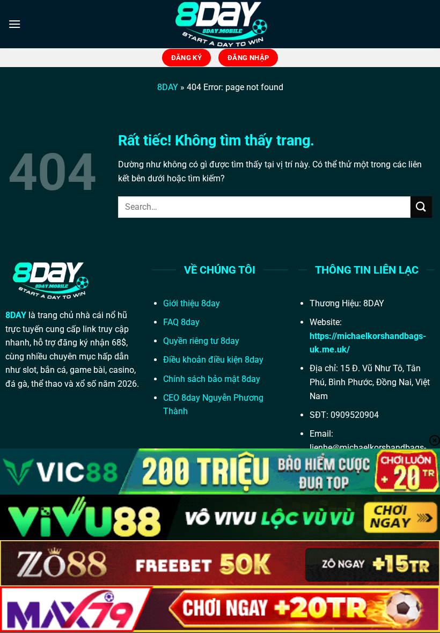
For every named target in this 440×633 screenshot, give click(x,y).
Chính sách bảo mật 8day (211, 379)
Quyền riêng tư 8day (201, 341)
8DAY (167, 87)
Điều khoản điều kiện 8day (213, 360)
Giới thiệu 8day (191, 303)
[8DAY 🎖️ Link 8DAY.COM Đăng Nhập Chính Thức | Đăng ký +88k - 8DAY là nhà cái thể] (220, 24)
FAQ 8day (181, 322)
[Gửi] (421, 206)
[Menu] (14, 24)
